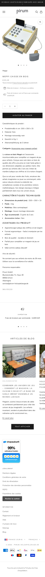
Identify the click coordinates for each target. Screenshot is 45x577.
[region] (22, 315)
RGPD (4, 489)
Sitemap (5, 528)
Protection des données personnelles (16, 485)
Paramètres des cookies (11, 493)
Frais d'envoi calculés (20, 83)
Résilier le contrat (12, 499)
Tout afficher (22, 426)
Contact (5, 511)
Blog (4, 532)
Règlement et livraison (11, 516)
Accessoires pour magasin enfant (24, 148)
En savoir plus (8, 418)
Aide (4, 520)
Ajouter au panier (22, 115)
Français (33, 539)
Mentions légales (9, 473)
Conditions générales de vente (14, 477)
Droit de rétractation (10, 481)
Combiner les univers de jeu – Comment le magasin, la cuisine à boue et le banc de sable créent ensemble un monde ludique (18, 391)
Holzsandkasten (9, 381)
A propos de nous (9, 524)
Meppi (4, 71)
